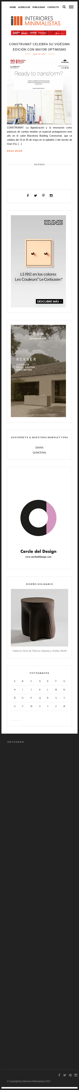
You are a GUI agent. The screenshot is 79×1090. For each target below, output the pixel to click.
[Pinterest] (43, 195)
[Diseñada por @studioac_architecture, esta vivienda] (39, 997)
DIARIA (39, 447)
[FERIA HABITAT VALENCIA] (38, 32)
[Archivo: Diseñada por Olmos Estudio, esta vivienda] (39, 882)
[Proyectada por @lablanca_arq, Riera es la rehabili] (39, 767)
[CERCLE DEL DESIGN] (38, 563)
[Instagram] (51, 195)
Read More (15, 151)
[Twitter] (36, 195)
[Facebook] (28, 195)
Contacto (53, 7)
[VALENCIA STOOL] (39, 645)
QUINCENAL (39, 452)
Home (13, 7)
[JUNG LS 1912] (38, 306)
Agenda (39, 164)
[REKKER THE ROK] (38, 416)
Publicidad (39, 7)
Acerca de (24, 7)
